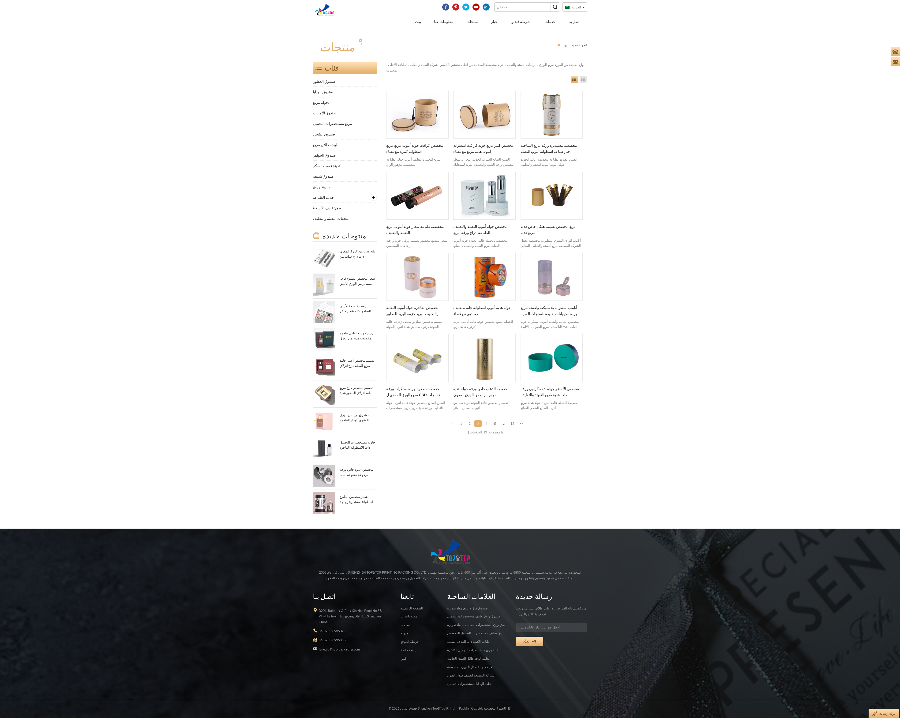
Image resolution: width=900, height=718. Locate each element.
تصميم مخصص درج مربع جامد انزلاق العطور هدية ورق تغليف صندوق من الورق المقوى (356, 390)
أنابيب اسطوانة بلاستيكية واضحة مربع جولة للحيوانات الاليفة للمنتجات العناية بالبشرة (549, 311)
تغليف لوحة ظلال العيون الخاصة (468, 658)
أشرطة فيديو (521, 21)
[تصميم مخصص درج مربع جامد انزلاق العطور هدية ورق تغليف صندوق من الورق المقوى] (324, 394)
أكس (404, 658)
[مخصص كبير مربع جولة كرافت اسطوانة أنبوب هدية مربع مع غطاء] (484, 115)
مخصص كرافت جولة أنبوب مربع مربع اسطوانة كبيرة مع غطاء (414, 148)
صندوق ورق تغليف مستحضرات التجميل (473, 616)
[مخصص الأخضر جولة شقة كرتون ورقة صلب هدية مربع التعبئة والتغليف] (552, 358)
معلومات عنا (443, 21)
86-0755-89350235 (333, 631)
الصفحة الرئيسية (412, 608)
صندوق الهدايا (323, 92)
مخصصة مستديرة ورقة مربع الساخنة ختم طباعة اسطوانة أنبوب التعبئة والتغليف (549, 148)
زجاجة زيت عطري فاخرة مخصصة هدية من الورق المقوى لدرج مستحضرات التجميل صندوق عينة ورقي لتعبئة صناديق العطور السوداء (357, 336)
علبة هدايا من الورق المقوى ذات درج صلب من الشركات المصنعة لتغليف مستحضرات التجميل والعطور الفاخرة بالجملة (358, 254)
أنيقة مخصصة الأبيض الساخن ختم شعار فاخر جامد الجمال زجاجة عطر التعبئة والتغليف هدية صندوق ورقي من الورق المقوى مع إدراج (356, 309)
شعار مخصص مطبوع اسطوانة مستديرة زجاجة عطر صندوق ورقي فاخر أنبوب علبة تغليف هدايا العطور (356, 499)
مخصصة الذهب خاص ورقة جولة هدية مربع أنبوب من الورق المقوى (481, 392)
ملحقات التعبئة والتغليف (331, 218)
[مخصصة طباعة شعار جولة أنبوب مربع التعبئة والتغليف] (417, 196)
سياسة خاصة (409, 650)
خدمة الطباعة (323, 197)
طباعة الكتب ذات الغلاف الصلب (468, 641)
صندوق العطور (324, 81)
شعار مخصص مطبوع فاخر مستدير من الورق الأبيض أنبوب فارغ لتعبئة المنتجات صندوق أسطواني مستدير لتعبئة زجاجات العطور (357, 281)
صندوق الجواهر (324, 155)
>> (521, 423)
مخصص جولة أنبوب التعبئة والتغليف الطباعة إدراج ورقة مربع (480, 229)
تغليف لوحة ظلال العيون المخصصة (470, 667)
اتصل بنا (575, 21)
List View (583, 79)
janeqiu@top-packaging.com (339, 649)
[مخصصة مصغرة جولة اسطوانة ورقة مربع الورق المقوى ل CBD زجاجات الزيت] (417, 358)
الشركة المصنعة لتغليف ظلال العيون (471, 675)
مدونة (405, 633)
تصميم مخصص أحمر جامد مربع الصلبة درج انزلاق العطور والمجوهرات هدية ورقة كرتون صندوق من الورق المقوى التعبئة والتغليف (357, 363)
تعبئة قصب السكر (326, 165)
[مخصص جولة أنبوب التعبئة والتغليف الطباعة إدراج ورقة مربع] (484, 196)
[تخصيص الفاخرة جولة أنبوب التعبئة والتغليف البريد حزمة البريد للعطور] (417, 277)
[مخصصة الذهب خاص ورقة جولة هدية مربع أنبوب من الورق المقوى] (484, 358)
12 (512, 423)
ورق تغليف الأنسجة (327, 208)
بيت (418, 21)
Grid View (574, 79)
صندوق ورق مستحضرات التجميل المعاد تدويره (476, 625)
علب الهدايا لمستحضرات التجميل (469, 684)
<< (452, 423)
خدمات (549, 21)
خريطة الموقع (410, 641)
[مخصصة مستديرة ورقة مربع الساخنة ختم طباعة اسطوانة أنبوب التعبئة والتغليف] (552, 115)
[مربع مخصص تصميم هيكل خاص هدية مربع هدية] (552, 196)
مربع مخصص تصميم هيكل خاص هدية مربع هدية (549, 229)
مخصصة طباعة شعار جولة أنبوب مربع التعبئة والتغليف (415, 229)
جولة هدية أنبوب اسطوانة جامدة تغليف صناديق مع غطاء (482, 310)
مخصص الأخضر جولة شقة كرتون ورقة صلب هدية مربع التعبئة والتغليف (550, 392)
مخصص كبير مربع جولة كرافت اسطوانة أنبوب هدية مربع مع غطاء (483, 148)
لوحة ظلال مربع (325, 144)
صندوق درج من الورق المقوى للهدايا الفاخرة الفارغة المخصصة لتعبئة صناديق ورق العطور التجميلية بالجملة (355, 418)
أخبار (495, 21)
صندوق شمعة (323, 176)
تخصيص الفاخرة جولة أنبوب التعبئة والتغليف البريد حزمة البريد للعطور (412, 310)
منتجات (472, 21)
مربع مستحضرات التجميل (332, 123)
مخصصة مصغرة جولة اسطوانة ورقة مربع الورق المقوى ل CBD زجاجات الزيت (414, 392)
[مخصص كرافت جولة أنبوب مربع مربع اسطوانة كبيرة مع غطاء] (417, 115)
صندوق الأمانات (325, 113)
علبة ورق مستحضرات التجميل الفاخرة (473, 650)
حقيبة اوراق (322, 186)
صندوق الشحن (324, 134)
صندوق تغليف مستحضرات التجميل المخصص (476, 633)
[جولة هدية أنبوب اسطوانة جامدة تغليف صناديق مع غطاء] (484, 277)
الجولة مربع (579, 45)
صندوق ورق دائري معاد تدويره (467, 608)
